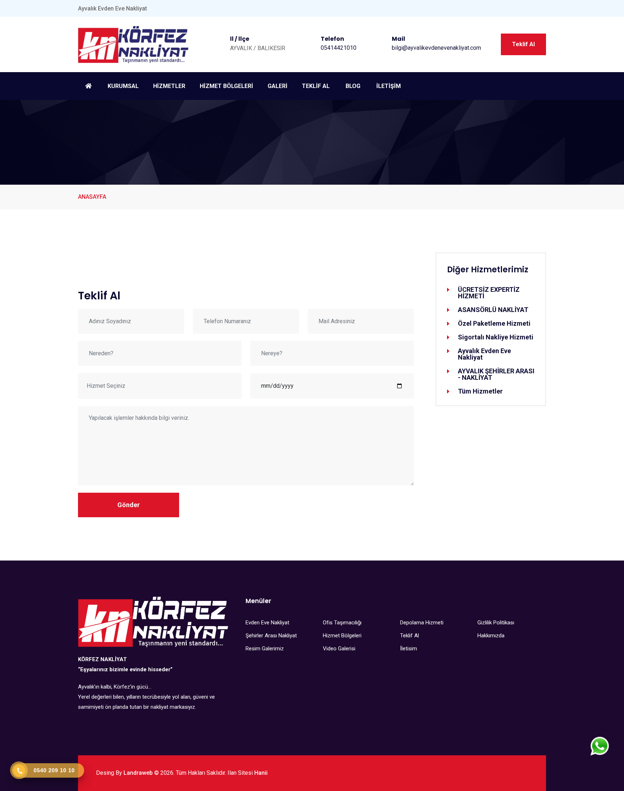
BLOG (353, 86)
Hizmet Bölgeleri (342, 635)
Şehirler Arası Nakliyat (271, 635)
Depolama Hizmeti (421, 622)
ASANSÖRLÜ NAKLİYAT (493, 310)
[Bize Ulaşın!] (599, 746)
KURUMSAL (123, 86)
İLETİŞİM (388, 86)
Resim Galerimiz (265, 648)
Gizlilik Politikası (495, 622)
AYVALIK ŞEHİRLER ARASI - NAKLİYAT (496, 374)
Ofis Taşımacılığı (342, 622)
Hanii (261, 772)
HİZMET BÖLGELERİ (226, 86)
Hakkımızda (490, 635)
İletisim (408, 648)
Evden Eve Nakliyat (267, 622)
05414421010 (338, 47)
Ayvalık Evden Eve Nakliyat (484, 354)
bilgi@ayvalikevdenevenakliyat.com (436, 47)
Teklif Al (523, 44)
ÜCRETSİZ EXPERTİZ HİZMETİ (489, 292)
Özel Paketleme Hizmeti (494, 323)
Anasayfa (92, 196)
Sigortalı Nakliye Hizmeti (495, 337)
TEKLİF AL (316, 86)
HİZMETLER (169, 86)
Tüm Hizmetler (480, 391)
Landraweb (138, 772)
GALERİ (277, 86)
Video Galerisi (339, 648)
